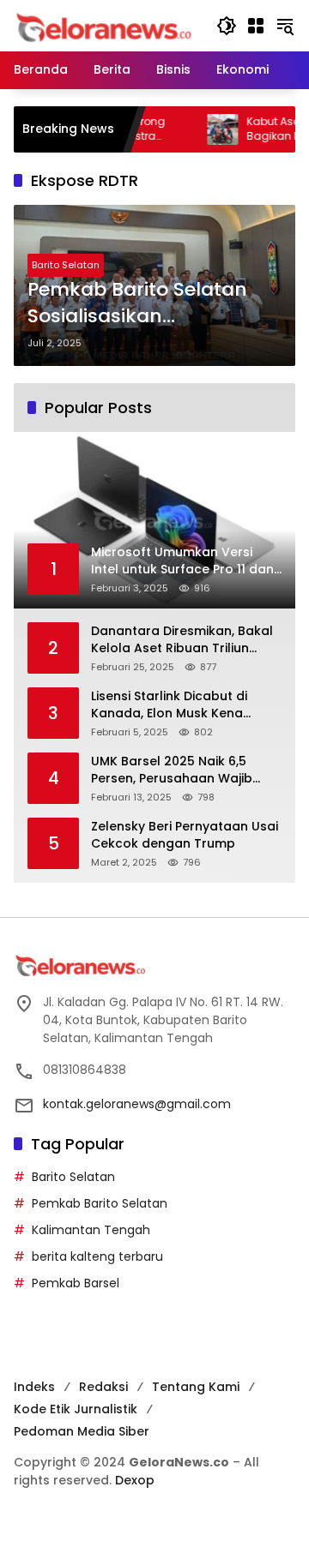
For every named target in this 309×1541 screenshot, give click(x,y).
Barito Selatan (66, 265)
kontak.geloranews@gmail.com (137, 1103)
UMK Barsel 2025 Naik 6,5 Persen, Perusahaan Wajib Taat (171, 770)
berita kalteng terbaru (97, 1256)
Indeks (34, 1386)
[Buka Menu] (255, 25)
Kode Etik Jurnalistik (75, 1409)
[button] (226, 25)
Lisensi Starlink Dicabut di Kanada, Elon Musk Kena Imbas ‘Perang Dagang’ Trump (169, 705)
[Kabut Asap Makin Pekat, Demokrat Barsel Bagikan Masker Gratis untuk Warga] (202, 129)
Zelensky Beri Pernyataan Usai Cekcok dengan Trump (184, 835)
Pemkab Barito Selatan (99, 1203)
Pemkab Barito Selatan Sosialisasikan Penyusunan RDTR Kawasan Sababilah (137, 303)
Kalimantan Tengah (91, 1229)
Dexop (134, 1480)
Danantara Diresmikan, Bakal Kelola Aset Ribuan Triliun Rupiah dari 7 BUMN (182, 640)
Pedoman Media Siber (81, 1431)
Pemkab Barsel (75, 1283)
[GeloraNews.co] (106, 28)
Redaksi (103, 1386)
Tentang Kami (195, 1386)
